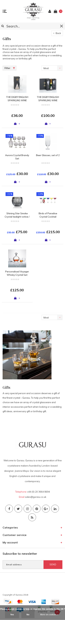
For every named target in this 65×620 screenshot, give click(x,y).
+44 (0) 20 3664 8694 (38, 491)
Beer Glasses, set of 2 (48, 155)
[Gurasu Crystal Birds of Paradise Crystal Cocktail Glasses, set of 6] (48, 200)
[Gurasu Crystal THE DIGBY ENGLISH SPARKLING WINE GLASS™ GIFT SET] (48, 84)
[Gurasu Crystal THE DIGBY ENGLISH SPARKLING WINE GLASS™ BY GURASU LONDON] (17, 84)
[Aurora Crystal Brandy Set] (17, 142)
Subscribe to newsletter (20, 553)
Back (58, 33)
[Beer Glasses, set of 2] (48, 142)
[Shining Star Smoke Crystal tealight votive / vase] (17, 200)
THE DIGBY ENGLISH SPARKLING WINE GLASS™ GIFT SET (48, 99)
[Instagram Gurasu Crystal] (27, 509)
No (28, 614)
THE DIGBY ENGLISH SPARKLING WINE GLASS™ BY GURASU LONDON (17, 99)
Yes (12, 614)
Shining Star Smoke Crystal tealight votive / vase (17, 215)
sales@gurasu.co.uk (35, 497)
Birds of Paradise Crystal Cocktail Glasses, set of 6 (48, 215)
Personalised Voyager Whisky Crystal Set (17, 273)
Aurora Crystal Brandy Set (17, 157)
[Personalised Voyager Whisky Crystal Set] (17, 258)
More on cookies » (49, 614)
